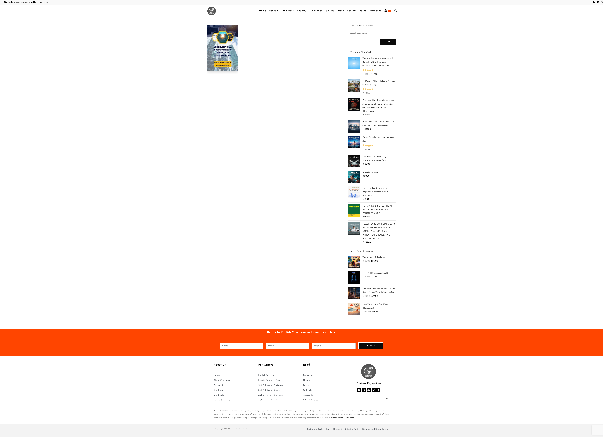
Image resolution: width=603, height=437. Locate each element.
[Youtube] (369, 390)
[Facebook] (359, 390)
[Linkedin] (378, 390)
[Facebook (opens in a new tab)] (598, 2)
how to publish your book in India (339, 418)
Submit (371, 346)
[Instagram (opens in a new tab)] (601, 2)
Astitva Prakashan (221, 411)
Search (388, 42)
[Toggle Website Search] (395, 11)
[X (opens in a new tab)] (594, 2)
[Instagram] (364, 390)
